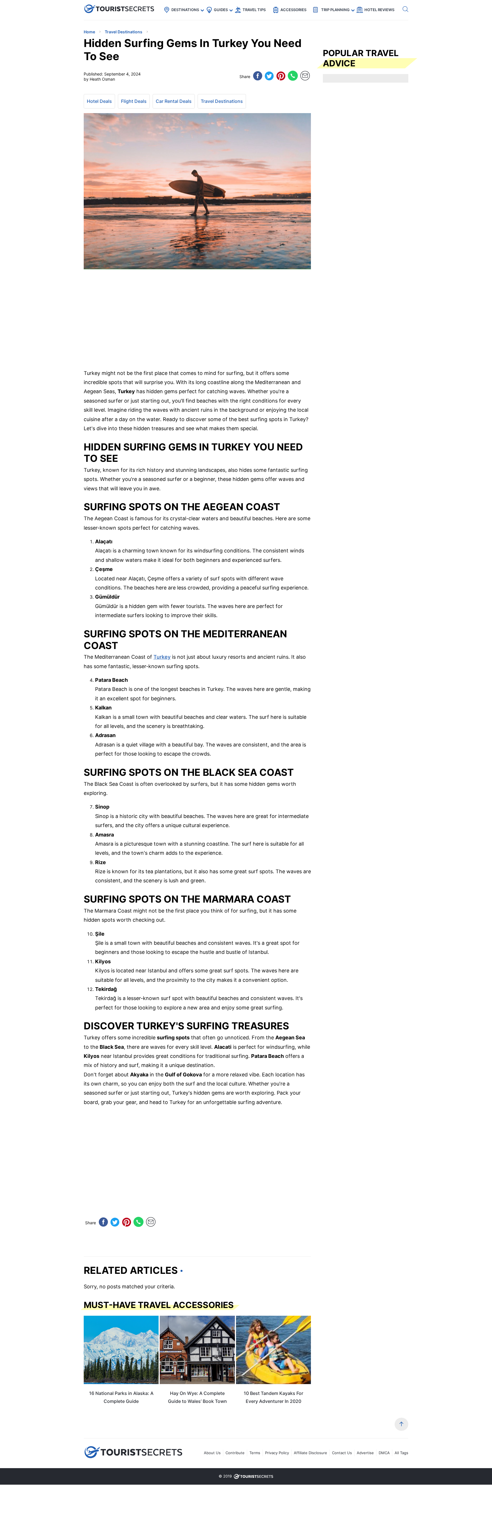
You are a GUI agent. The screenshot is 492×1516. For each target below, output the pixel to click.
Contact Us (342, 1452)
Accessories (293, 9)
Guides (221, 9)
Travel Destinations (222, 101)
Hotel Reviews (379, 9)
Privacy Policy (277, 1452)
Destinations (185, 9)
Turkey (162, 657)
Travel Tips (254, 9)
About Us (212, 1452)
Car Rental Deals (174, 101)
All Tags (401, 1452)
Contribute (235, 1452)
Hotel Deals (99, 101)
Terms (254, 1452)
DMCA (384, 1452)
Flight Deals (134, 101)
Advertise (365, 1452)
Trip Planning (335, 9)
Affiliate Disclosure (310, 1452)
